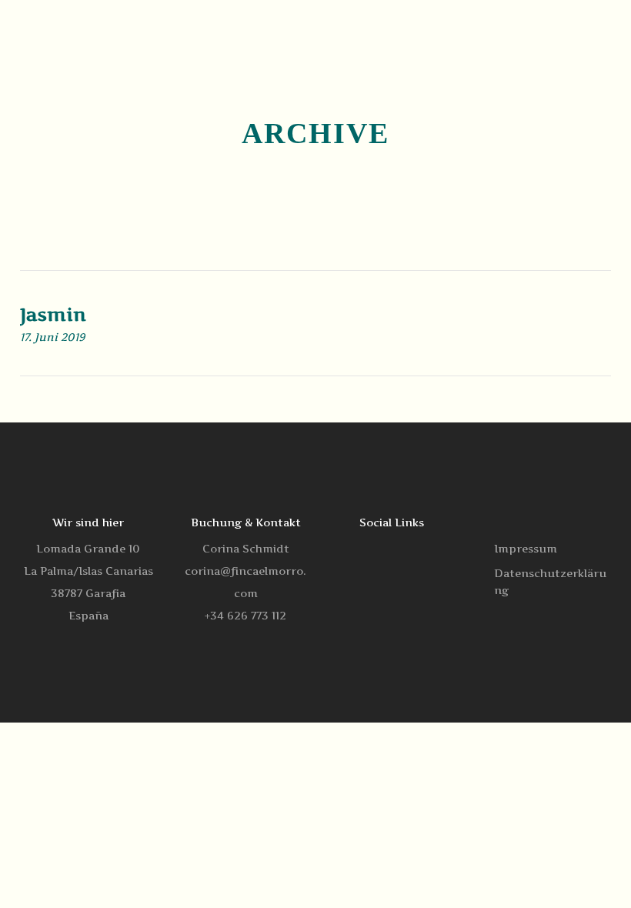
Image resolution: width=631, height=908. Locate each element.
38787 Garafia (88, 592)
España (88, 615)
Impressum (525, 548)
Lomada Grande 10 (88, 548)
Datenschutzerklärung (550, 581)
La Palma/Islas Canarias (88, 570)
